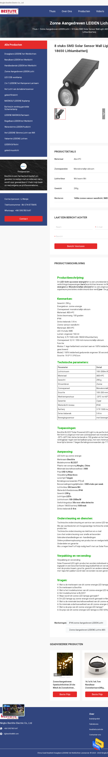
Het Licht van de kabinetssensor (19, 89)
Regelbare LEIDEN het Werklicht (18, 121)
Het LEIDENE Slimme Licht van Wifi (19, 133)
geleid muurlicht (11, 150)
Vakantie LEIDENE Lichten (15, 138)
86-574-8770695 (29, 205)
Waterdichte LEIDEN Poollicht (17, 127)
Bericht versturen (76, 246)
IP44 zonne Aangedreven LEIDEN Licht (86, 623)
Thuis (35, 29)
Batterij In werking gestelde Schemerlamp (16, 108)
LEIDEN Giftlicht (11, 144)
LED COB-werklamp (13, 77)
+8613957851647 (23, 210)
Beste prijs (64, 694)
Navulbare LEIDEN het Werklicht (18, 60)
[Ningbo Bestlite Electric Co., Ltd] (9, 11)
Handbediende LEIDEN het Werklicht (20, 65)
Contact (24, 219)
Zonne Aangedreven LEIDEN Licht (54, 29)
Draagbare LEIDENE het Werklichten (20, 54)
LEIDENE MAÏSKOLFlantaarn (16, 115)
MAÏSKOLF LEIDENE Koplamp (17, 101)
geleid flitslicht (11, 95)
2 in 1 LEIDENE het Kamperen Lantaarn (21, 83)
